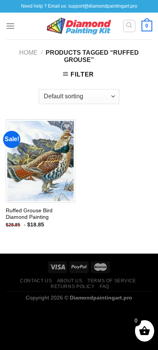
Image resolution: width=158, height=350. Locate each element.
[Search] (129, 26)
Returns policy (73, 286)
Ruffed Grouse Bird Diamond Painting (29, 214)
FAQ (104, 286)
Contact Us (36, 280)
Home (28, 52)
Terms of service (111, 280)
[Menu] (10, 25)
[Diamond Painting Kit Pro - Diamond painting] (79, 26)
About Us (69, 280)
